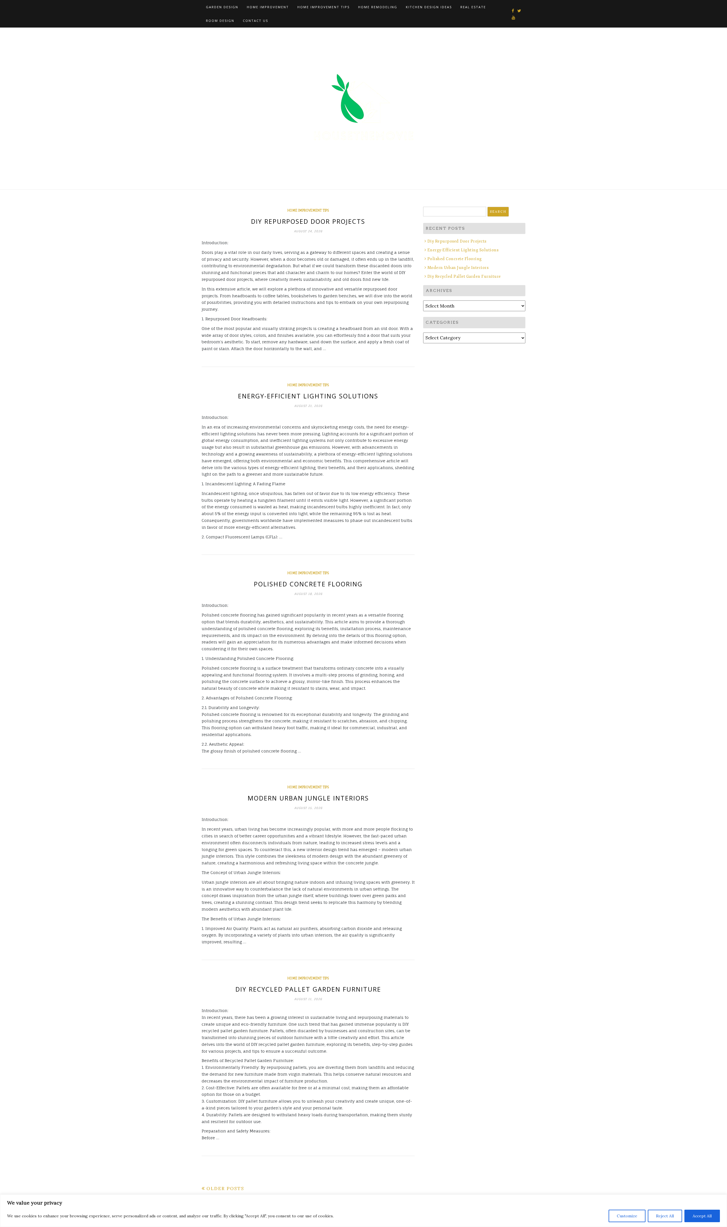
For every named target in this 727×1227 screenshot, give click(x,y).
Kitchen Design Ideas (429, 7)
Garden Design (222, 7)
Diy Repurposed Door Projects (308, 221)
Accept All (702, 1215)
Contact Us (255, 20)
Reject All (665, 1215)
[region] (363, 1210)
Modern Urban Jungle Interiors (308, 798)
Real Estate (473, 7)
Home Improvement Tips (323, 7)
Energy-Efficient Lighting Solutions (308, 396)
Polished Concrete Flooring (308, 584)
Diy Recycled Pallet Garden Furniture (308, 989)
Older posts (225, 1188)
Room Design (220, 20)
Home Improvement (268, 7)
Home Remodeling (377, 7)
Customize (627, 1215)
